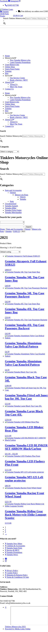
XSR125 (16, 231)
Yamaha (23, 199)
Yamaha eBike (10, 208)
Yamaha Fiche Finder (13, 210)
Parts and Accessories (13, 190)
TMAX (23, 197)
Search (28, 227)
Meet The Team (16, 87)
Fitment (13, 193)
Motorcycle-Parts (21, 195)
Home (7, 56)
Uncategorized (10, 204)
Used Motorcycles (12, 65)
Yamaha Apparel (11, 206)
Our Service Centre (17, 78)
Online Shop (10, 67)
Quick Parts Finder (12, 69)
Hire (6, 73)
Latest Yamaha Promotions (20, 62)
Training (8, 71)
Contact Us (9, 89)
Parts (12, 201)
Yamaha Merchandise (13, 212)
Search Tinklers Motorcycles (14, 18)
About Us (9, 82)
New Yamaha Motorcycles (20, 60)
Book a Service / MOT (19, 80)
